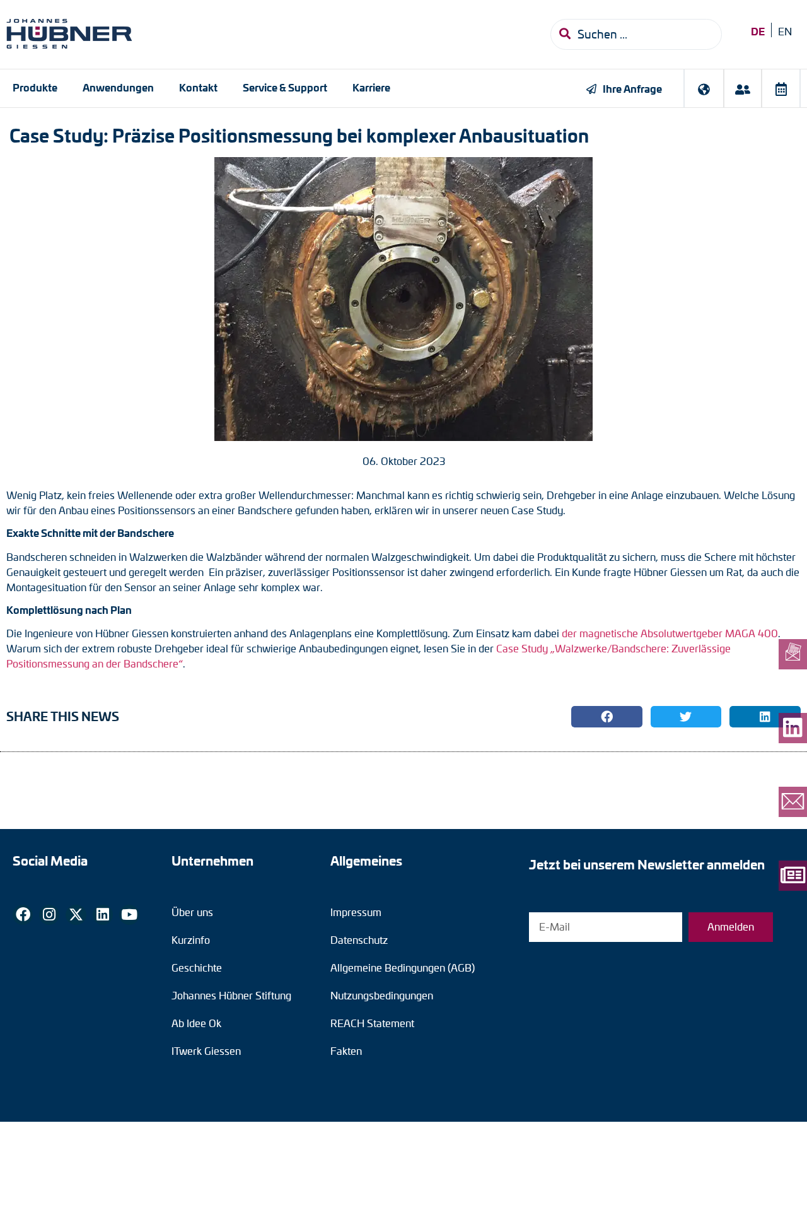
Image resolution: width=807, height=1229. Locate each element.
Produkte (35, 87)
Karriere (371, 87)
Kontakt (198, 87)
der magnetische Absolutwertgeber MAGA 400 (670, 633)
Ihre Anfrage (632, 88)
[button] (606, 716)
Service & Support (285, 87)
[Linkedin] (103, 915)
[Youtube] (129, 915)
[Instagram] (49, 915)
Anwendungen (118, 87)
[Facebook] (23, 915)
